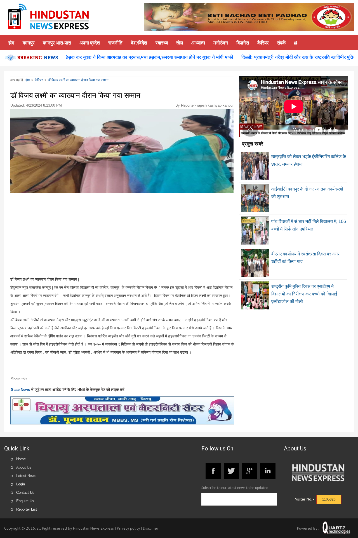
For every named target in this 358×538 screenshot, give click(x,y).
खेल (179, 42)
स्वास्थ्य (162, 42)
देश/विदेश (139, 42)
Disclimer (150, 528)
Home (21, 459)
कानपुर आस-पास (57, 42)
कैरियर (262, 42)
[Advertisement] (122, 236)
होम (11, 42)
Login (20, 484)
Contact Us (25, 492)
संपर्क (281, 42)
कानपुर (28, 42)
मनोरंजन (220, 42)
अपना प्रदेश (89, 42)
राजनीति (115, 42)
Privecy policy (128, 528)
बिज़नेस (242, 42)
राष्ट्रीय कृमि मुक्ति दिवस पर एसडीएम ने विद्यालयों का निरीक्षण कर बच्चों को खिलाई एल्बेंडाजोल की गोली (304, 294)
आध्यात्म (198, 42)
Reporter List (26, 509)
